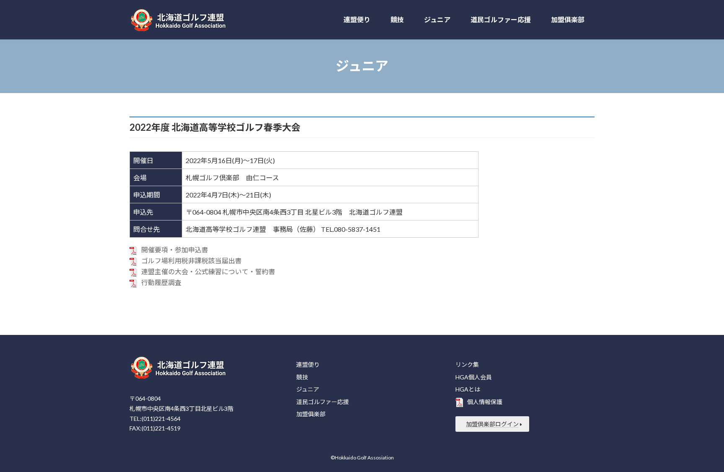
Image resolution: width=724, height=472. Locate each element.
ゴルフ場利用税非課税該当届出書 (191, 261)
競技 (302, 376)
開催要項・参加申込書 (174, 250)
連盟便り (308, 364)
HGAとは (467, 389)
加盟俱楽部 (311, 414)
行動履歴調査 (161, 282)
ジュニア (307, 389)
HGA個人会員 (473, 376)
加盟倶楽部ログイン (492, 424)
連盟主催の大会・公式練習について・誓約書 (208, 271)
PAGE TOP (699, 450)
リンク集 (467, 364)
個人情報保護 (484, 401)
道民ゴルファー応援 (322, 401)
